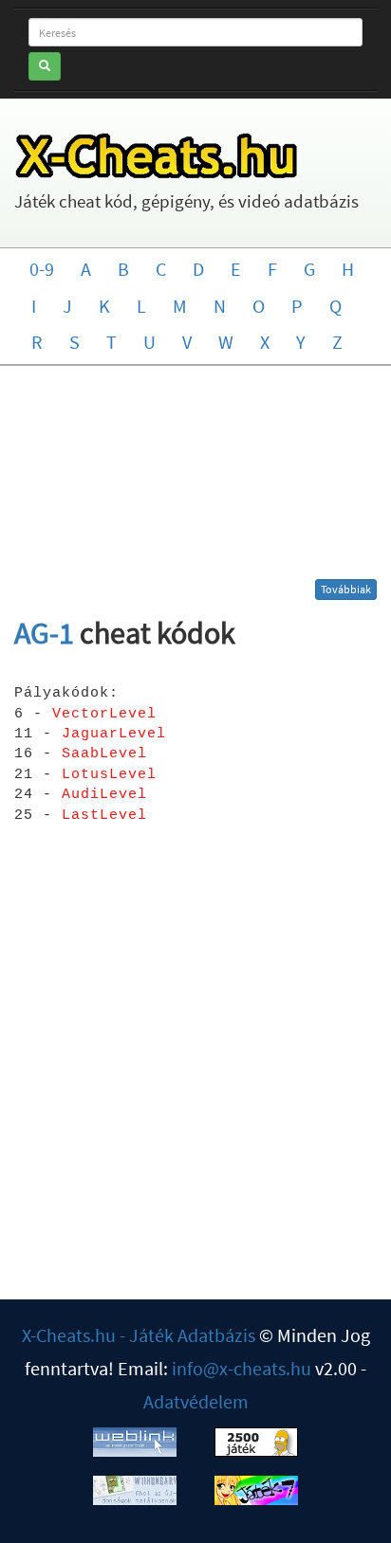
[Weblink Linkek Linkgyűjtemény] (135, 1439)
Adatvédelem (196, 1401)
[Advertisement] (196, 479)
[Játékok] (256, 1439)
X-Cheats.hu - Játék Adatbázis (138, 1335)
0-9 (41, 269)
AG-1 (44, 633)
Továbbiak (346, 589)
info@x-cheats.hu (241, 1368)
